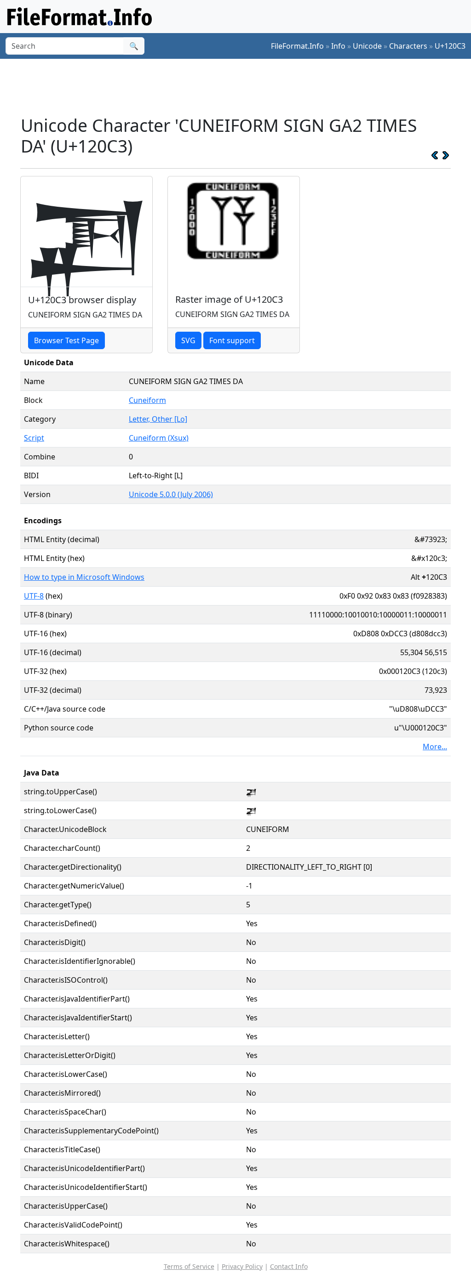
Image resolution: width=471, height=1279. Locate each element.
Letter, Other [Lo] (158, 419)
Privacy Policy (242, 1266)
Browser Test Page (66, 340)
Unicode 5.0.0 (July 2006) (171, 494)
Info (338, 46)
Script (34, 438)
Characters (408, 46)
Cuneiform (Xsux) (159, 438)
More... (435, 746)
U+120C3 (450, 46)
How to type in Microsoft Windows (84, 577)
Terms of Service (189, 1266)
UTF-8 (34, 596)
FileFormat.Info (297, 46)
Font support (232, 340)
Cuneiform (147, 400)
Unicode (367, 46)
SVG (188, 340)
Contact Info (289, 1266)
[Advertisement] (241, 87)
